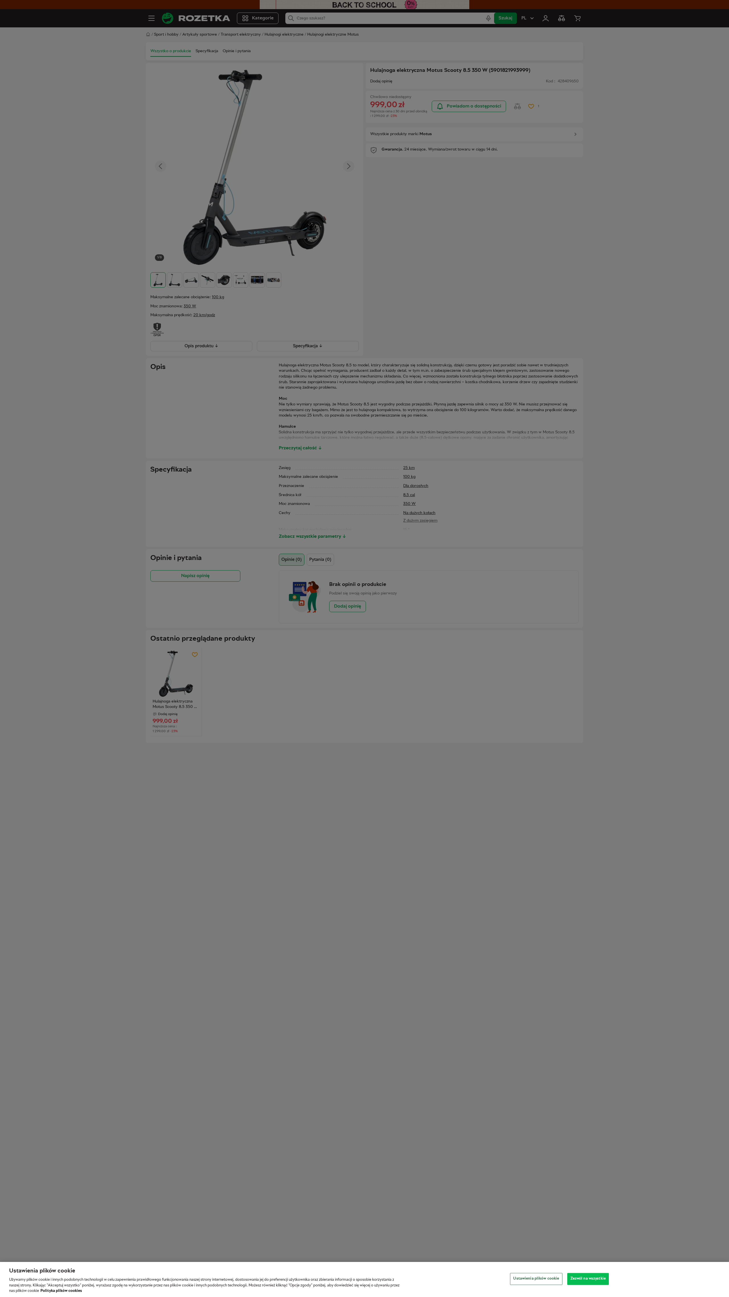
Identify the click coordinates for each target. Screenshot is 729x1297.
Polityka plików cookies (61, 1291)
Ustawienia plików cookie (536, 1278)
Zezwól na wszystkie (588, 1278)
